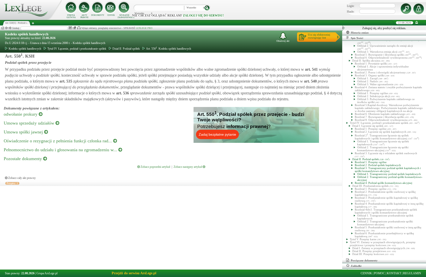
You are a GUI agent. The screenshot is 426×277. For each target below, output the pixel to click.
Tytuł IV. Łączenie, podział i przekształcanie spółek (76, 48)
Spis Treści (357, 38)
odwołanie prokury (21, 114)
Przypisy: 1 (12, 183)
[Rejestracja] (419, 8)
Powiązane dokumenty (364, 260)
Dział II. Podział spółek (126, 48)
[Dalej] (10, 28)
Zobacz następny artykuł (188, 167)
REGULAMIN (412, 273)
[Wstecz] (6, 28)
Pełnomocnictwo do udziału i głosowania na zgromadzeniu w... (61, 149)
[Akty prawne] (84, 7)
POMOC (379, 273)
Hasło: (351, 11)
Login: (351, 6)
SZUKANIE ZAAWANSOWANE (124, 16)
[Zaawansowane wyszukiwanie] (124, 7)
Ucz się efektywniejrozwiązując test (319, 36)
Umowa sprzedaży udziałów (29, 123)
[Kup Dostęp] (111, 7)
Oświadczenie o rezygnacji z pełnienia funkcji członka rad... (58, 140)
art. (311, 69)
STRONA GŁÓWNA (71, 16)
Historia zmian (360, 32)
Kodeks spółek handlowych (26, 34)
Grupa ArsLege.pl (46, 273)
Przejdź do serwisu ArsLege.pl (134, 273)
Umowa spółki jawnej (24, 131)
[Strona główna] (31, 19)
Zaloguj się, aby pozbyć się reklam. (384, 28)
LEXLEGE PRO (144, 28)
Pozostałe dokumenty (23, 158)
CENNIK (111, 15)
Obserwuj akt (282, 41)
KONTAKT (394, 273)
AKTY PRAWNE (84, 16)
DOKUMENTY (97, 15)
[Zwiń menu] (416, 22)
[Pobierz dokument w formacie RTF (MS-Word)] (70, 27)
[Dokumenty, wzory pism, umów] (97, 7)
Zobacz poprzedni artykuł (155, 167)
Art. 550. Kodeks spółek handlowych (168, 48)
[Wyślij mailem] (74, 27)
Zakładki (356, 265)
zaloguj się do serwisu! (203, 15)
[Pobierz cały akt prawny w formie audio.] (79, 27)
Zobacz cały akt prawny (21, 178)
